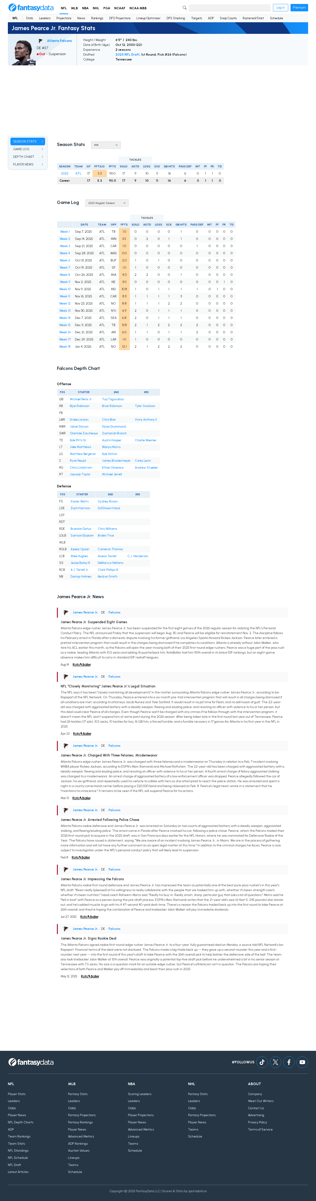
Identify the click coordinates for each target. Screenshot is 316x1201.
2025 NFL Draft (127, 55)
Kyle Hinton (109, 454)
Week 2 (65, 239)
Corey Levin (143, 460)
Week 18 (65, 347)
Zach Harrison (80, 508)
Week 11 (65, 296)
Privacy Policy (257, 1122)
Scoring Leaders (139, 1094)
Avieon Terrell (107, 556)
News (81, 18)
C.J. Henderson (137, 556)
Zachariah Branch (114, 433)
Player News (17, 1115)
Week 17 (65, 339)
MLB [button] (74, 8)
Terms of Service (260, 1129)
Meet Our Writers (260, 1101)
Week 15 (65, 325)
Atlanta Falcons (59, 41)
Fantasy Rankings (80, 1122)
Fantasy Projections (82, 1115)
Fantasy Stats (77, 1094)
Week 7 (65, 268)
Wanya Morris (111, 447)
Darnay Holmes (81, 576)
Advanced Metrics (81, 1136)
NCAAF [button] (119, 8)
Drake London (79, 419)
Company (255, 1094)
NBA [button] (85, 8)
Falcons (114, 612)
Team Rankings (19, 1136)
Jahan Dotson (79, 426)
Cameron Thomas (110, 549)
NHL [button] (96, 8)
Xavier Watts (80, 501)
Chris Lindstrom (81, 467)
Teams (73, 1165)
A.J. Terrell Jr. (80, 570)
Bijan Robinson (79, 406)
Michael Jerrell (112, 474)
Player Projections (141, 1115)
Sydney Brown (108, 501)
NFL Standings (18, 1151)
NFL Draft (14, 1165)
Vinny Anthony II (146, 419)
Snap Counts (228, 18)
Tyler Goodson (145, 406)
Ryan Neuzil (78, 460)
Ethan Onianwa (112, 467)
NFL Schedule (18, 1158)
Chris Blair (109, 419)
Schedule (276, 18)
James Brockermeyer (116, 460)
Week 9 (65, 282)
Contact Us (256, 1108)
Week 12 (65, 303)
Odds (12, 1108)
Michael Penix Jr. (81, 399)
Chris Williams (107, 529)
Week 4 (65, 253)
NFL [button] (64, 8)
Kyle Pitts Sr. (78, 440)
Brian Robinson (112, 406)
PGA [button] (106, 8)
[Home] (31, 7)
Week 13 (64, 311)
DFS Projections (119, 18)
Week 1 (65, 232)
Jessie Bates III (80, 563)
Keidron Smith (107, 576)
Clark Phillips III (108, 570)
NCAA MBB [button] (138, 8)
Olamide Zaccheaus (84, 433)
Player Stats (16, 1094)
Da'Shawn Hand (109, 508)
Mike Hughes (79, 556)
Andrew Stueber (146, 467)
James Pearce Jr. (85, 612)
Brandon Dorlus (81, 529)
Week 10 (65, 289)
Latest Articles (18, 1172)
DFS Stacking (176, 18)
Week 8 (65, 275)
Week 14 (65, 318)
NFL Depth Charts (20, 1122)
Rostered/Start (253, 18)
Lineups (73, 1158)
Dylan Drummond (114, 426)
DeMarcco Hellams (110, 563)
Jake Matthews (80, 447)
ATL (78, 173)
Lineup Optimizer (148, 18)
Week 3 (65, 246)
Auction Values (78, 1151)
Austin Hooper (111, 440)
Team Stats (16, 1144)
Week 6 (65, 260)
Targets (196, 18)
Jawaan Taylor (80, 474)
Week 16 (65, 332)
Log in (281, 7)
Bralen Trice (106, 535)
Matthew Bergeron (83, 454)
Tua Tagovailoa (113, 399)
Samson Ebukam (82, 535)
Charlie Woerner (146, 440)
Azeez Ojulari (80, 549)
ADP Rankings (78, 1144)
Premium (299, 7)
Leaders (44, 18)
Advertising (256, 1115)
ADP (211, 18)
